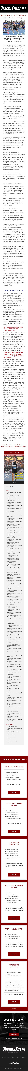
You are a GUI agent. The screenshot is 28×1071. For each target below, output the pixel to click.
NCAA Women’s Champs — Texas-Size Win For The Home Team (14, 568)
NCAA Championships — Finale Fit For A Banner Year (14, 493)
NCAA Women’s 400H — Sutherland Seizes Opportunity (14, 603)
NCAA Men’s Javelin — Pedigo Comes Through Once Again (13, 559)
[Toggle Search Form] (26, 8)
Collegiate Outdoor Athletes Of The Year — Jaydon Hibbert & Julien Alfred (14, 645)
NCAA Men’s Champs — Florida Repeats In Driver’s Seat (13, 496)
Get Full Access (14, 452)
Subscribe (14, 792)
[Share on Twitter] (19, 18)
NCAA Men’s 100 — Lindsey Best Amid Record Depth (13, 499)
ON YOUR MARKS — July (12, 726)
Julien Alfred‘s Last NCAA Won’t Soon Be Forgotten (13, 575)
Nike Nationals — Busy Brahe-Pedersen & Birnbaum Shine (13, 710)
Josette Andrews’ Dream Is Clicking (14, 692)
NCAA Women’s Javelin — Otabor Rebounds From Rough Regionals (14, 635)
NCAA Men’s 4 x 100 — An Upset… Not (14, 530)
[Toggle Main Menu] (23, 8)
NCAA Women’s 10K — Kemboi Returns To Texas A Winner (13, 597)
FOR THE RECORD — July (12, 741)
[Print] (21, 18)
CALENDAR (9, 743)
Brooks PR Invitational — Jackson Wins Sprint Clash (14, 704)
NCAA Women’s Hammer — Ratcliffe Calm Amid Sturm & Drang (14, 632)
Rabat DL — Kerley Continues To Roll (14, 664)
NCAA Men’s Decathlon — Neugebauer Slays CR (12, 562)
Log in (20, 1038)
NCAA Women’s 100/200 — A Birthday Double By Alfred (13, 572)
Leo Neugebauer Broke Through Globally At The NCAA (13, 565)
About (24, 1057)
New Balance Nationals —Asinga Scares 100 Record (13, 707)
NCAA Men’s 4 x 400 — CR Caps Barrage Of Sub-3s (13, 533)
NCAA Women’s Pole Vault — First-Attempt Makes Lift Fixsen (14, 616)
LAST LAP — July (10, 739)
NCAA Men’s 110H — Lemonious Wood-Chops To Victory (13, 525)
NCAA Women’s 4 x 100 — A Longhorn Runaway (12, 607)
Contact (18, 1057)
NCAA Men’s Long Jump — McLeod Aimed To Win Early (14, 543)
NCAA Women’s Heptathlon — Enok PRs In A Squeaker (14, 638)
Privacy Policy (11, 1057)
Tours (4, 1057)
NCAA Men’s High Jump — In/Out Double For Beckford (13, 536)
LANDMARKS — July (11, 735)
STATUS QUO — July (11, 737)
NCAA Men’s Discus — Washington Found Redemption (14, 552)
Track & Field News (11, 8)
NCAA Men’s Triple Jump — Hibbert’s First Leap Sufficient (14, 546)
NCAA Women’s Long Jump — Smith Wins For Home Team (14, 619)
